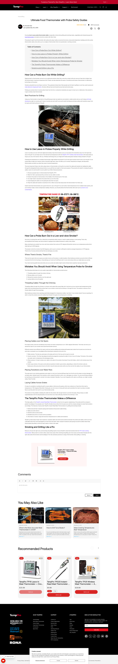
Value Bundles (36, 619)
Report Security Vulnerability (57, 638)
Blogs (71, 623)
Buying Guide (54, 623)
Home (19, 16)
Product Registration (55, 621)
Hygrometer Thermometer (38, 625)
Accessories (35, 626)
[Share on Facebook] (99, 29)
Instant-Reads (36, 623)
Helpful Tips (53, 630)
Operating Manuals (55, 628)
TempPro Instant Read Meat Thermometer (46, 402)
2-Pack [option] (54, 591)
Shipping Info (54, 632)
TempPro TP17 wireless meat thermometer (72, 154)
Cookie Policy (54, 636)
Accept (58, 660)
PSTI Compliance (54, 639)
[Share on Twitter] (95, 29)
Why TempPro (73, 632)
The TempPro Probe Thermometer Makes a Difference (51, 64)
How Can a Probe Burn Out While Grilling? (47, 50)
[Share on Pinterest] (91, 29)
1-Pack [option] (49, 591)
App (70, 619)
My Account (74, 7)
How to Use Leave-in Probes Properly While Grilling (50, 54)
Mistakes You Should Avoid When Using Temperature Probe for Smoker (57, 61)
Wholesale (72, 628)
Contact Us (53, 619)
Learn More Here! (71, 2)
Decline (76, 660)
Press (71, 626)
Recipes (71, 625)
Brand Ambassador (74, 630)
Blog (23, 16)
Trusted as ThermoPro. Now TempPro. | (53, 2)
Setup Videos (54, 625)
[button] (100, 7)
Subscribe (96, 629)
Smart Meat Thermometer (38, 621)
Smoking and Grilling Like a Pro (43, 68)
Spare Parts (35, 628)
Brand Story (72, 621)
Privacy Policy (55, 656)
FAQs (52, 626)
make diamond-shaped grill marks (33, 87)
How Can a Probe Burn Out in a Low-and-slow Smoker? (51, 57)
